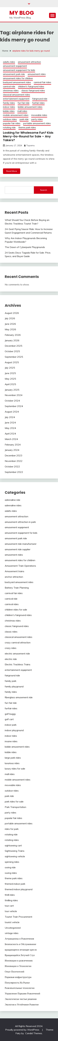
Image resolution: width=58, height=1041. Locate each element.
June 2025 (10, 373)
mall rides (22, 111)
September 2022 (14, 471)
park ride (24, 119)
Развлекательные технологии (20, 987)
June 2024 (10, 422)
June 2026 (10, 323)
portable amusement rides (37, 123)
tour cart (9, 905)
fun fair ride (23, 102)
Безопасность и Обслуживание (20, 944)
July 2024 (10, 417)
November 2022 (13, 460)
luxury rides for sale (15, 768)
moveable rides (39, 115)
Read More (11, 171)
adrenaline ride (12, 499)
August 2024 (12, 411)
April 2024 (10, 433)
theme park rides (27, 127)
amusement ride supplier (17, 549)
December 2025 (13, 345)
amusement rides (37, 74)
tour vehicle (11, 911)
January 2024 (12, 449)
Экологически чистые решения (20, 998)
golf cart (9, 719)
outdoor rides (10, 119)
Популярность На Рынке (17, 982)
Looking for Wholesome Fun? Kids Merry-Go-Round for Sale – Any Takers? (28, 136)
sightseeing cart (13, 845)
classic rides (11, 631)
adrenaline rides (13, 505)
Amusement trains (14, 571)
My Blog (21, 13)
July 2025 (10, 367)
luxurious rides (12, 763)
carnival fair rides (42, 82)
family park (10, 680)
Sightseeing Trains (14, 850)
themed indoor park (15, 883)
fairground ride (39, 98)
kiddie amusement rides (30, 107)
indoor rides (9, 107)
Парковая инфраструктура (18, 977)
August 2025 (12, 362)
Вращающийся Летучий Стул (20, 955)
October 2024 (12, 400)
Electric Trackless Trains (17, 664)
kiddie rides (9, 111)
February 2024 (13, 444)
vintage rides (11, 933)
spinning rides (12, 861)
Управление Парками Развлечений (22, 993)
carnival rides (12, 604)
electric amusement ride (17, 653)
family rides (9, 102)
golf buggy (10, 713)
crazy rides (10, 648)
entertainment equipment (16, 98)
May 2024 (10, 428)
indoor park (11, 724)
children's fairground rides (31, 86)
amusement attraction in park (20, 521)
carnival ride (9, 86)
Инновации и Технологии (18, 966)
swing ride (10, 867)
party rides (37, 119)
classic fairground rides (33, 90)
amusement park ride (14, 74)
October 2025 (12, 351)
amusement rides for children (18, 78)
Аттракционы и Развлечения (19, 938)
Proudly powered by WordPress (22, 1029)
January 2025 (12, 389)
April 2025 (10, 384)
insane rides (11, 741)
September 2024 (14, 406)
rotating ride (9, 127)
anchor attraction (14, 576)
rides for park (12, 828)
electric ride (11, 659)
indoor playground (14, 730)
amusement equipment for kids (19, 70)
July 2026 (10, 318)
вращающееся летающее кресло (21, 949)
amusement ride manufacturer (20, 543)
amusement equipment (15, 66)
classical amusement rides (16, 94)
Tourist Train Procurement (18, 916)
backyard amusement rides (17, 82)
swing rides (11, 872)
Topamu (30, 145)
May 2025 (10, 378)
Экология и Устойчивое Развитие (22, 1004)
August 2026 (12, 312)
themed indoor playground (18, 889)
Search (43, 190)
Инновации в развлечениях (19, 960)
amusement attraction (29, 62)
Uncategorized (13, 927)
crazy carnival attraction (17, 642)
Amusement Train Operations (20, 565)
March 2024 (11, 439)
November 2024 (13, 395)
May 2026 (10, 329)
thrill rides (10, 894)
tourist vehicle (12, 922)
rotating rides (12, 839)
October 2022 (12, 466)
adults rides (9, 62)
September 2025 (14, 356)
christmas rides (11, 90)
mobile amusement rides (15, 115)
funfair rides (38, 102)
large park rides (13, 757)
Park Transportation (15, 807)
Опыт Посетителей (14, 971)
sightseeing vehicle (15, 856)
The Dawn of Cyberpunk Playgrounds (25, 247)
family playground (14, 686)
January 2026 (12, 340)
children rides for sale (16, 609)
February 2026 (13, 334)
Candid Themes (33, 1033)
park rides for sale (14, 801)
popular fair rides (11, 123)
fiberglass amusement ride (19, 697)
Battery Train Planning (17, 587)
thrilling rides (11, 900)
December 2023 (13, 455)
